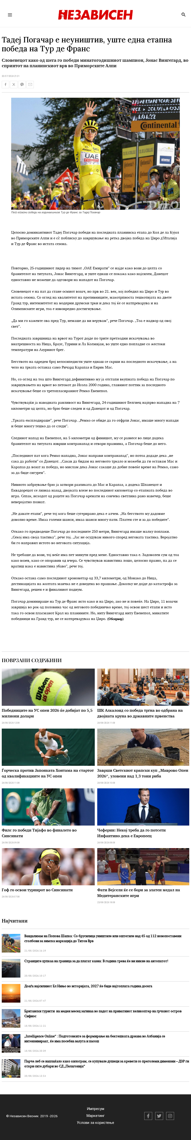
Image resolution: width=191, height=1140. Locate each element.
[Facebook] (148, 1116)
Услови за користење (95, 1122)
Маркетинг (96, 1115)
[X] (159, 1116)
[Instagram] (170, 1116)
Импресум (95, 1109)
